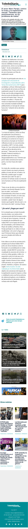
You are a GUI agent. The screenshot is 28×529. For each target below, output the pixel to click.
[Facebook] (6, 524)
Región (4, 45)
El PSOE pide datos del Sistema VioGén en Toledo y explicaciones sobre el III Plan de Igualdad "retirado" (6, 426)
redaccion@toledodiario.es (17, 512)
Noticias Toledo (6, 342)
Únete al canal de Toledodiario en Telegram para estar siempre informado (15, 320)
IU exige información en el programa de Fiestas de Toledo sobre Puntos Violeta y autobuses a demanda (6, 458)
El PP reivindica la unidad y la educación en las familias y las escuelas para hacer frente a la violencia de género (21, 458)
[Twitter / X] (12, 524)
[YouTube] (18, 524)
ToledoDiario (5, 49)
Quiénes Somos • (16, 521)
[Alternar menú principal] (26, 4)
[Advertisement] (14, 299)
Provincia (5, 359)
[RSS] (21, 524)
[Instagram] (9, 524)
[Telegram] (15, 524)
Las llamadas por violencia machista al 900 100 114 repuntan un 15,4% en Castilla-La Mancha (21, 426)
